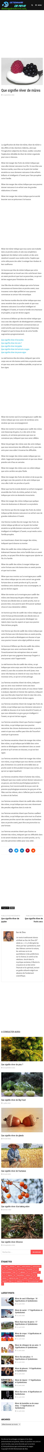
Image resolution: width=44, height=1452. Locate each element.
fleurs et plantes (6, 1272)
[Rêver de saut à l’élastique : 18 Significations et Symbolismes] (7, 1299)
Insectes (35, 1272)
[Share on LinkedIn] (22, 850)
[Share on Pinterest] (28, 850)
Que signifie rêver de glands (12, 1135)
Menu (40, 5)
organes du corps (14, 1278)
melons (28, 1275)
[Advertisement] (22, 32)
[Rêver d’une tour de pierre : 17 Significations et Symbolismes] (7, 1322)
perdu (25, 1278)
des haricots (21, 1269)
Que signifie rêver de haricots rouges (15, 349)
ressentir (4, 1281)
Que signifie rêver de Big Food (13, 1100)
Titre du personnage (33, 1281)
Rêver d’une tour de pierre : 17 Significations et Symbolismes (26, 1323)
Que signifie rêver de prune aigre (13, 352)
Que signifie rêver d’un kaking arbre (15, 1206)
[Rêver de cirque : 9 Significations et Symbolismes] (7, 1334)
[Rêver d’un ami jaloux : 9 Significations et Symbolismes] (7, 1357)
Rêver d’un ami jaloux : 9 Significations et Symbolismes (26, 1358)
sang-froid (19, 1281)
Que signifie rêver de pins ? (12, 1064)
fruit (12, 908)
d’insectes (29, 1269)
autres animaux (26, 1266)
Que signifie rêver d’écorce (12, 1242)
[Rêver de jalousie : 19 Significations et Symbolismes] (7, 1369)
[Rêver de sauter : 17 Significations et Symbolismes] (7, 1310)
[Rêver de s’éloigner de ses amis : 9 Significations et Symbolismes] (7, 1345)
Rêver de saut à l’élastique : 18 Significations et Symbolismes (26, 1299)
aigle (6, 1266)
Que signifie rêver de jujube (11, 346)
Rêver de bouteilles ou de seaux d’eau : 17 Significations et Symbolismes (27, 1405)
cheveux (10, 1269)
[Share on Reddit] (33, 850)
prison (31, 1278)
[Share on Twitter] (16, 850)
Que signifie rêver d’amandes (12, 340)
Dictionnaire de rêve (21, 1449)
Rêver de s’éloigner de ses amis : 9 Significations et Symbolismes (28, 1346)
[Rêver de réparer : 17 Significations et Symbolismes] (7, 1380)
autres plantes (36, 1266)
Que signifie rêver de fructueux (13, 1171)
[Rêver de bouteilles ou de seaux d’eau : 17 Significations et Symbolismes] (7, 1403)
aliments (12, 1266)
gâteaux (23, 1272)
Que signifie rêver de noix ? (11, 343)
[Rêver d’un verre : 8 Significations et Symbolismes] (7, 1392)
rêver (10, 1281)
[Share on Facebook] (11, 850)
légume (10, 1275)
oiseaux (4, 1278)
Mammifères (20, 1275)
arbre (18, 1266)
